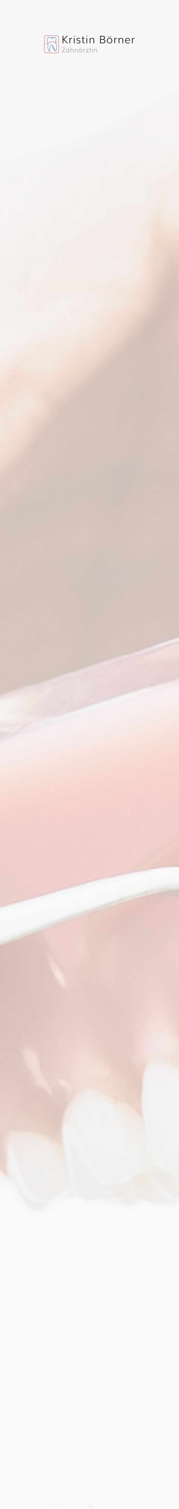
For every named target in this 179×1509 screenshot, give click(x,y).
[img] (89, 754)
